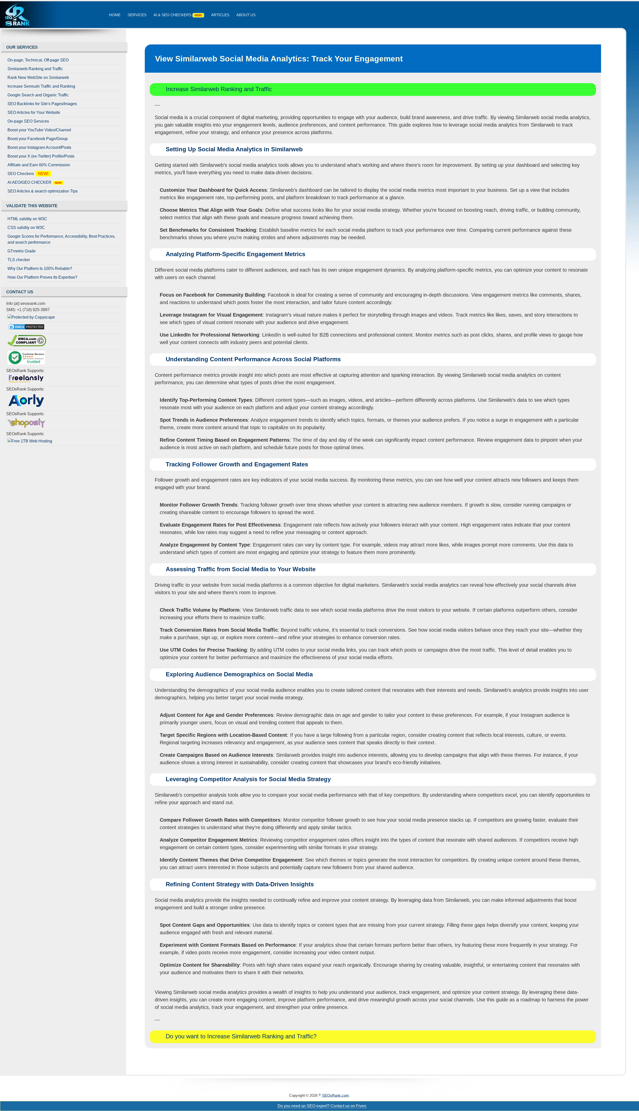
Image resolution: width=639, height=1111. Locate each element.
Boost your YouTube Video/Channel (39, 130)
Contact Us (19, 291)
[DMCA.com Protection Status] (63, 328)
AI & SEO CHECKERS (178, 15)
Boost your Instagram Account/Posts (39, 147)
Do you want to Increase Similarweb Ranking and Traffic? (241, 1036)
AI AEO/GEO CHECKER (35, 182)
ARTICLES (220, 15)
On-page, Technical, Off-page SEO (38, 60)
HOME (115, 15)
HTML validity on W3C (27, 219)
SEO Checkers (28, 174)
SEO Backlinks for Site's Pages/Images (42, 104)
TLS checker (18, 260)
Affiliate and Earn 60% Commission (38, 165)
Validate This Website (31, 205)
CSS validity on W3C (26, 227)
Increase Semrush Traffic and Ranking (41, 86)
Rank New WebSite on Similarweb (38, 77)
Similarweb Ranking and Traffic (35, 69)
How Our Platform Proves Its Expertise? (42, 277)
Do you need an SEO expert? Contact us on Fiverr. (322, 1106)
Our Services (22, 47)
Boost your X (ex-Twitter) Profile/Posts (40, 156)
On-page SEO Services (28, 121)
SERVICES (137, 15)
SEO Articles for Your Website (33, 112)
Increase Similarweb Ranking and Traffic (219, 89)
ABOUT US (246, 15)
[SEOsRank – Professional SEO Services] (31, 14)
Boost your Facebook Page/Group (37, 139)
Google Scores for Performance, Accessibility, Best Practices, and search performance (61, 239)
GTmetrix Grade (21, 251)
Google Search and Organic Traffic (38, 95)
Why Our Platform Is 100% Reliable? (39, 268)
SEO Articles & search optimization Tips (42, 191)
